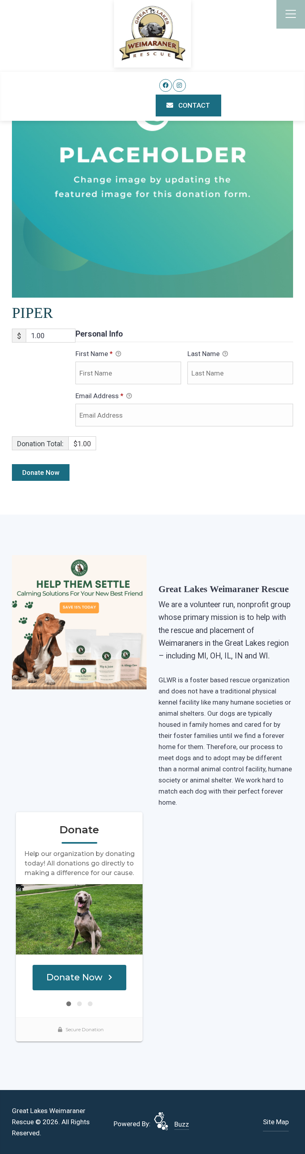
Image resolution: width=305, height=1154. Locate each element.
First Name (94, 354)
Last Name (204, 354)
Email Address (99, 396)
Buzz (181, 1124)
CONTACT (193, 105)
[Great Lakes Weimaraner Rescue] (152, 34)
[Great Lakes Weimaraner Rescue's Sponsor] (79, 621)
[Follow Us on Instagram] (179, 85)
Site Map (276, 1122)
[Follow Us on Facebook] (165, 85)
